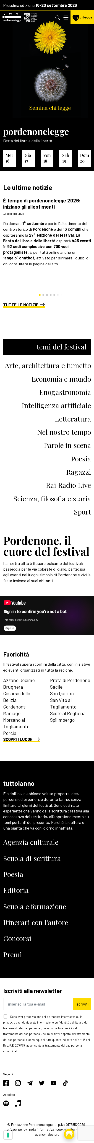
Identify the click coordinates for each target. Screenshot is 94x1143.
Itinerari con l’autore (35, 922)
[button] (40, 295)
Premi (12, 954)
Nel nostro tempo (64, 432)
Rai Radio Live (68, 485)
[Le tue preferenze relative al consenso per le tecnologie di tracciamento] (8, 1135)
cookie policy (66, 1129)
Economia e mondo (61, 378)
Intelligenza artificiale (56, 405)
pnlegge (83, 17)
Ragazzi (78, 471)
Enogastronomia (65, 392)
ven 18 (47, 158)
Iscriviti (82, 1003)
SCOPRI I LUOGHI (18, 739)
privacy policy (17, 1129)
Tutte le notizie (21, 304)
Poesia (81, 458)
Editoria (16, 890)
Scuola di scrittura (32, 858)
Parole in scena (67, 445)
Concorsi (17, 938)
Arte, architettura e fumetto (48, 365)
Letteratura (73, 418)
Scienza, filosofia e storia (52, 498)
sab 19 (65, 158)
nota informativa (41, 1129)
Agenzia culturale (30, 842)
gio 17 (28, 158)
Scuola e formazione (34, 906)
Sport (82, 511)
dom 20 (84, 158)
